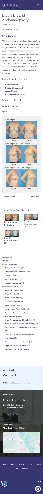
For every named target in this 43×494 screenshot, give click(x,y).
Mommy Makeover (12, 279)
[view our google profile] (6, 419)
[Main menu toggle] (38, 5)
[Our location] (41, 481)
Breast (21, 464)
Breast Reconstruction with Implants (18, 320)
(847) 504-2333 (12, 414)
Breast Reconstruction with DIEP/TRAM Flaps (21, 327)
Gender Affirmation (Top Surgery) (17, 349)
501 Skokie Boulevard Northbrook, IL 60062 (15, 406)
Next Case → (36, 197)
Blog (16, 468)
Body (30, 464)
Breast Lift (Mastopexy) (13, 298)
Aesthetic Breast (8, 287)
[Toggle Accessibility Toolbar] (4, 484)
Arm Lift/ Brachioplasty (13, 283)
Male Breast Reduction (13, 301)
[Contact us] (38, 481)
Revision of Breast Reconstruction (17, 342)
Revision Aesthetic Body (13, 268)
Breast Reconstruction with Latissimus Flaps (20, 324)
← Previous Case (8, 197)
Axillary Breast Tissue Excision (16, 309)
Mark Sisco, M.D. (15, 100)
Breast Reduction (11, 294)
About (13, 464)
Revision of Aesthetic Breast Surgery (18, 313)
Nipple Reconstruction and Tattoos (17, 345)
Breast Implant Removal (13, 305)
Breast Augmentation (12, 290)
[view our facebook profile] (3, 419)
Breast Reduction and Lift (30, 223)
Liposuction (9, 275)
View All (5, 261)
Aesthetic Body (7, 264)
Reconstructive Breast (10, 316)
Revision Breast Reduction (11, 224)
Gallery (38, 464)
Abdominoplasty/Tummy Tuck (16, 272)
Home (5, 464)
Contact (25, 468)
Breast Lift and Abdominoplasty (15, 17)
